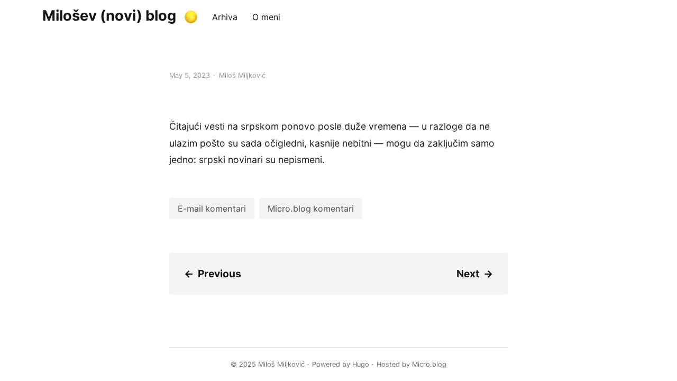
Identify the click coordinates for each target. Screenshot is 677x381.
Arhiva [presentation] (224, 17)
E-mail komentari (212, 208)
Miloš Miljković (281, 364)
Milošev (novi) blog (109, 15)
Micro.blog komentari (311, 208)
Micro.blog (429, 364)
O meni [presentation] (266, 17)
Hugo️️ (360, 364)
